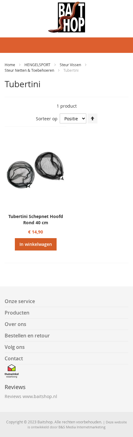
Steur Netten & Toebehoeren (30, 70)
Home (10, 64)
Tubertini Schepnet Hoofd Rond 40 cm (35, 219)
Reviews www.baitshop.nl (31, 396)
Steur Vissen (71, 64)
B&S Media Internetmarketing (81, 427)
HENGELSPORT (37, 64)
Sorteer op (47, 119)
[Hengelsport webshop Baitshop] (66, 17)
